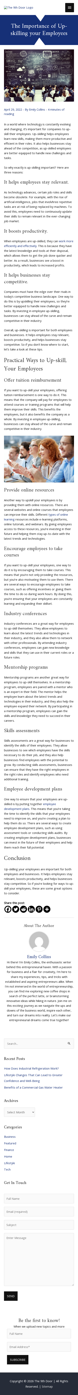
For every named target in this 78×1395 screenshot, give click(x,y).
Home (8, 1156)
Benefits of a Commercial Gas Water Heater (33, 1087)
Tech (7, 1169)
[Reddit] (23, 909)
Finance (9, 1150)
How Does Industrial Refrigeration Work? (31, 1068)
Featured (10, 1143)
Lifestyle (9, 1163)
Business (10, 1137)
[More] (46, 909)
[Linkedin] (31, 909)
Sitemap (47, 1386)
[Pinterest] (39, 909)
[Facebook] (7, 909)
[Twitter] (15, 909)
